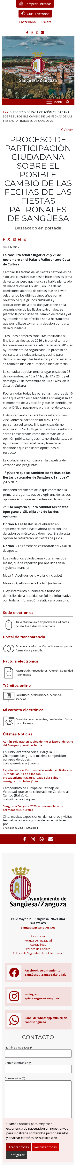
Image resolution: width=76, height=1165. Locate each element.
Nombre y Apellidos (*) (19, 1047)
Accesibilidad (38, 944)
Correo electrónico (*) (18, 1063)
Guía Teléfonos (38, 14)
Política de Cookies (38, 949)
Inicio (6, 112)
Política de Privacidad (38, 940)
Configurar (17, 1155)
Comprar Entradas (38, 4)
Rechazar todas (45, 1147)
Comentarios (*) (15, 1078)
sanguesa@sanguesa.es (38, 927)
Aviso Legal (38, 936)
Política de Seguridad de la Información (38, 953)
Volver (68, 130)
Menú (57, 102)
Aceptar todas (19, 1147)
